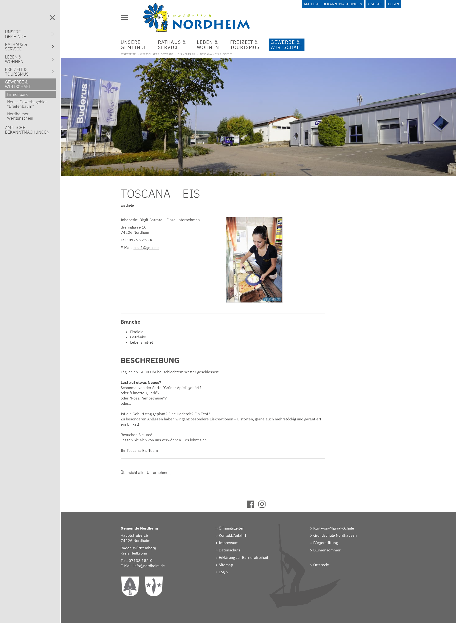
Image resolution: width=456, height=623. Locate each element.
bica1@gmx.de (146, 247)
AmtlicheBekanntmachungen (27, 130)
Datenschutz (229, 550)
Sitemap (226, 564)
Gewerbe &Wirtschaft (287, 44)
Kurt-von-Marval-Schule (333, 528)
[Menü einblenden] (124, 18)
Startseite (128, 54)
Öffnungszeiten (231, 528)
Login (393, 3)
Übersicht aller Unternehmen (146, 472)
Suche (377, 3)
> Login (221, 571)
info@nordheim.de (149, 565)
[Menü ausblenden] (52, 17)
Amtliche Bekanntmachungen (333, 3)
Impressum (228, 542)
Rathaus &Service (172, 44)
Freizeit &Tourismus (245, 44)
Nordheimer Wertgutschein (20, 116)
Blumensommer (327, 550)
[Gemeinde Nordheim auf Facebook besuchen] (252, 506)
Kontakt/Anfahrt (232, 535)
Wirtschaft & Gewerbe (156, 54)
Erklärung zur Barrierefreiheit (243, 557)
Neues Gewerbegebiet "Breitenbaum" (27, 104)
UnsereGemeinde (134, 44)
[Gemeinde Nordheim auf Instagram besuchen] (264, 506)
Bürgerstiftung (325, 542)
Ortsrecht (321, 564)
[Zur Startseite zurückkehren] (196, 6)
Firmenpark (186, 54)
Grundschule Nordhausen (335, 535)
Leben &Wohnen (208, 44)
